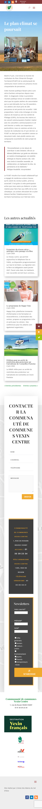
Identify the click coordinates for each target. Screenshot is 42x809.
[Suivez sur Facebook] (5, 2)
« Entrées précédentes (12, 386)
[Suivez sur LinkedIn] (9, 2)
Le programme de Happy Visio (18, 306)
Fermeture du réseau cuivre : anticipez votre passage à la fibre (19, 250)
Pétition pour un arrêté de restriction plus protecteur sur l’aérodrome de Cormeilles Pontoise (21, 362)
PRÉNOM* (18, 621)
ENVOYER (27, 497)
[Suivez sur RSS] (12, 2)
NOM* (16, 628)
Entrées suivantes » (30, 386)
